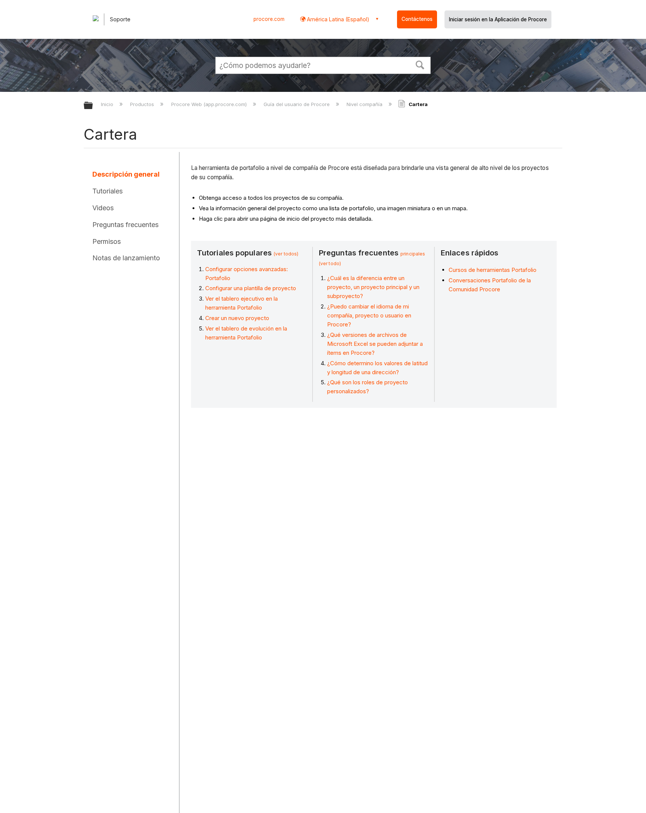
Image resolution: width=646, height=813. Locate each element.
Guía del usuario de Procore (297, 104)
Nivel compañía (365, 104)
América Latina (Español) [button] (337, 19)
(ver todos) (286, 254)
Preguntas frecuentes (125, 225)
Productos (143, 104)
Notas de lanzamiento (126, 258)
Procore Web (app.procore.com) (209, 104)
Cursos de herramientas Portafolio (492, 269)
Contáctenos (417, 19)
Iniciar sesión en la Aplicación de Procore (498, 19)
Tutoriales (107, 191)
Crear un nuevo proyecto (237, 318)
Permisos (106, 241)
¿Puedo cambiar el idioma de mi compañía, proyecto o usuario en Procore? (369, 315)
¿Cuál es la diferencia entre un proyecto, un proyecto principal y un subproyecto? (373, 287)
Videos (103, 208)
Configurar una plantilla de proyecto (250, 288)
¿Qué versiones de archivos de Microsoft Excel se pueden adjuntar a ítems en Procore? (375, 343)
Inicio (108, 104)
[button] (420, 64)
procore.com (268, 19)
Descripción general (126, 174)
